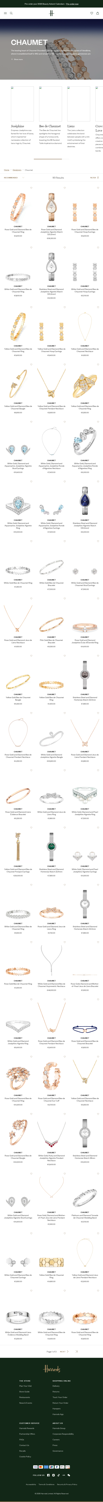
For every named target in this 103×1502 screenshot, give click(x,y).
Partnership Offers (27, 1433)
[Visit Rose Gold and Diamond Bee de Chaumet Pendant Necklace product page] (18, 713)
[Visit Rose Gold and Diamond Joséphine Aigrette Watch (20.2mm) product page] (51, 188)
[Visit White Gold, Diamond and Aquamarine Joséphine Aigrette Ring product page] (18, 481)
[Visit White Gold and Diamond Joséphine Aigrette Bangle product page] (51, 713)
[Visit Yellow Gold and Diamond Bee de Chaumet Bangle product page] (18, 365)
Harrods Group (59, 1428)
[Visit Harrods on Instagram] (53, 1475)
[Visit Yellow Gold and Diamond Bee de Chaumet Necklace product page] (84, 307)
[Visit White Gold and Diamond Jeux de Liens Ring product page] (51, 770)
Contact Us (24, 1445)
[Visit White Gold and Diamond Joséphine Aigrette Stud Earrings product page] (18, 1174)
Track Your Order (60, 1397)
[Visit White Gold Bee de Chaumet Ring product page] (18, 541)
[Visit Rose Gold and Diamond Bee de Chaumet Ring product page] (18, 188)
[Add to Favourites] (31, 188)
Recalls (22, 1450)
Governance (58, 1450)
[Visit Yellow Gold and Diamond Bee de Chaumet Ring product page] (18, 307)
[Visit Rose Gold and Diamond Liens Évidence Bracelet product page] (18, 770)
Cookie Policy (25, 1456)
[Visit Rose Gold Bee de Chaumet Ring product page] (18, 942)
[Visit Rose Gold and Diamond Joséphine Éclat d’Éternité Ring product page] (84, 598)
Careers (56, 1439)
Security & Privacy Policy (67, 1484)
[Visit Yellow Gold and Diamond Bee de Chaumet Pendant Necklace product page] (51, 365)
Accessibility (31, 1484)
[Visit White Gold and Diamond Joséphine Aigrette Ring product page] (18, 999)
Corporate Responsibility (63, 1433)
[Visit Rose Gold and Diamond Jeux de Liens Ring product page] (51, 885)
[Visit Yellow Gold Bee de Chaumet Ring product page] (51, 656)
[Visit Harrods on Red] (63, 1475)
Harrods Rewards (26, 1428)
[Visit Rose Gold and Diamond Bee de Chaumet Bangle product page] (18, 1114)
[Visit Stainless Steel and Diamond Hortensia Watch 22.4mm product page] (84, 656)
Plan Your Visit (25, 1385)
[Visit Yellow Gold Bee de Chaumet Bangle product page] (18, 656)
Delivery (56, 1385)
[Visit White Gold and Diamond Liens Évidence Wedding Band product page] (18, 1291)
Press (55, 1445)
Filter (93, 177)
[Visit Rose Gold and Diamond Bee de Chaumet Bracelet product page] (84, 999)
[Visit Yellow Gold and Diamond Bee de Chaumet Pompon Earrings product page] (18, 828)
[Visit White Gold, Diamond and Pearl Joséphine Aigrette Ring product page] (84, 770)
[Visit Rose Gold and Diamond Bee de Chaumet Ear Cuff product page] (51, 1057)
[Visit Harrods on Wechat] (69, 1475)
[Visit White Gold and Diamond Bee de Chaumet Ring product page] (18, 248)
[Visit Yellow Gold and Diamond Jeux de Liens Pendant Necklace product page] (84, 1233)
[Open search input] (11, 13)
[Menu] (5, 13)
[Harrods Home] (51, 13)
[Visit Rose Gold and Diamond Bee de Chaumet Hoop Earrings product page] (84, 188)
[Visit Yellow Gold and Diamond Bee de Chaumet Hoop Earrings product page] (51, 307)
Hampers (56, 1408)
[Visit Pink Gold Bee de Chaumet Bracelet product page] (51, 598)
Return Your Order (60, 1402)
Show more (18, 59)
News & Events (25, 1402)
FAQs (21, 1439)
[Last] (77, 1351)
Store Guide (24, 1391)
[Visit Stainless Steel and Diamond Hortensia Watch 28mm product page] (84, 1114)
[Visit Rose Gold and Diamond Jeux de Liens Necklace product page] (18, 598)
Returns (56, 1391)
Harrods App (58, 1414)
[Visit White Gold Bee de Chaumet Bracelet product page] (51, 541)
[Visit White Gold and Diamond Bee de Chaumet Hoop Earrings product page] (84, 248)
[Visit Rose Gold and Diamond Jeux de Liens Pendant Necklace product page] (84, 713)
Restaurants (24, 1397)
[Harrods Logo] (51, 1369)
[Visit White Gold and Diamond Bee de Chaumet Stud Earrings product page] (84, 541)
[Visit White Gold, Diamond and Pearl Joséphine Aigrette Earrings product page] (84, 828)
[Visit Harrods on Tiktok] (58, 1475)
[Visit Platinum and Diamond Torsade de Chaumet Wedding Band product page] (84, 1174)
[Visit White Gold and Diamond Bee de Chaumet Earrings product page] (18, 1233)
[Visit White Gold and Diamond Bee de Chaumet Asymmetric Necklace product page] (51, 942)
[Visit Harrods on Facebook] (48, 1475)
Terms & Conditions (46, 1484)
